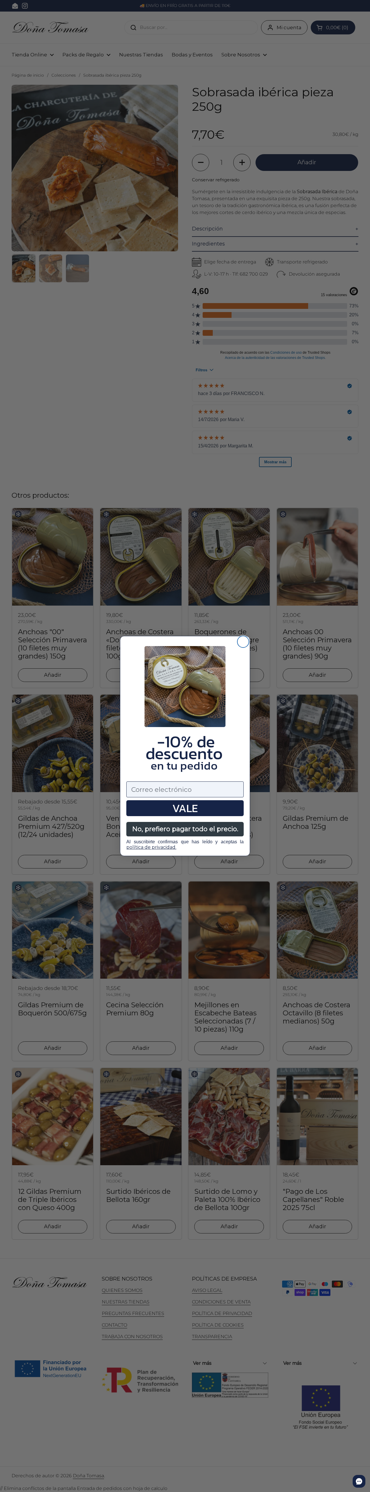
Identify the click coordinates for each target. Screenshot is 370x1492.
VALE (185, 808)
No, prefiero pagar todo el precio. (185, 829)
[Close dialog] (243, 642)
